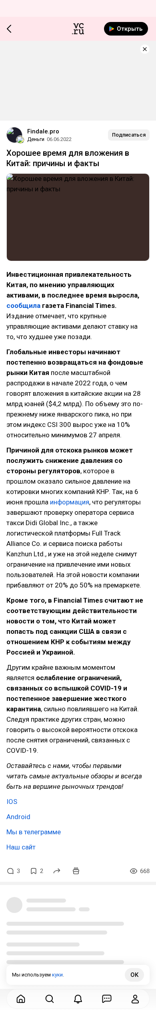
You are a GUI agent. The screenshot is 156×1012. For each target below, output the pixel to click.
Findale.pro (43, 131)
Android (18, 817)
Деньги (35, 139)
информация (69, 502)
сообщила (24, 306)
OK (134, 974)
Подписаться (129, 135)
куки (57, 975)
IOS (11, 802)
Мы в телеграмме (33, 832)
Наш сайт (21, 847)
